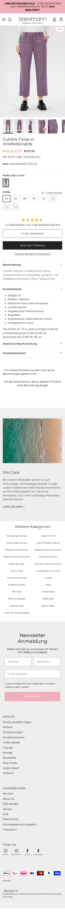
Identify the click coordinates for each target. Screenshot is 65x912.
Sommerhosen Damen (48, 542)
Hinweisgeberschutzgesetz (19, 824)
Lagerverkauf (11, 768)
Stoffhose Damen (16, 584)
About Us (8, 798)
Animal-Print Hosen (17, 577)
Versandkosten (32, 156)
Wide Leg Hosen (17, 564)
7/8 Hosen (17, 591)
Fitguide (8, 747)
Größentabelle (11, 742)
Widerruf (8, 773)
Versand (7, 727)
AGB (5, 814)
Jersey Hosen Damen (16, 542)
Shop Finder (10, 763)
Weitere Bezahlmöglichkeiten (32, 253)
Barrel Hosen (48, 605)
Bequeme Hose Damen (16, 549)
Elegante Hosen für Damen (48, 549)
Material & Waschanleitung (20, 343)
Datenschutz (11, 819)
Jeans (48, 584)
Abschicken (33, 696)
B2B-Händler (10, 803)
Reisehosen (48, 598)
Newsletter (9, 757)
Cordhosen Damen (48, 556)
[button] (32, 383)
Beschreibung (12, 264)
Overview (7, 880)
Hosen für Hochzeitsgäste (16, 612)
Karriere (7, 809)
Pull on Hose (17, 570)
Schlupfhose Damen (17, 535)
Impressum (10, 829)
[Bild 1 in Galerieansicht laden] (32, 71)
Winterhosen (48, 591)
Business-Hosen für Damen (48, 564)
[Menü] (4, 19)
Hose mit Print (48, 535)
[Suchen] (11, 19)
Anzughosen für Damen (48, 570)
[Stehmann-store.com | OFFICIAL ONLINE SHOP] (32, 19)
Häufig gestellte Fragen (17, 722)
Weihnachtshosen (17, 598)
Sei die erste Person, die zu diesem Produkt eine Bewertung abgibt (32, 383)
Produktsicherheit (14, 353)
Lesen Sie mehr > (14, 506)
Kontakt (7, 752)
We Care (8, 793)
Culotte (48, 577)
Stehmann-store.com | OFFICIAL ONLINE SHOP (31, 894)
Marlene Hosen (17, 605)
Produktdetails (12, 289)
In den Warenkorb (33, 233)
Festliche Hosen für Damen (16, 556)
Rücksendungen (13, 732)
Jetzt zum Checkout (32, 245)
